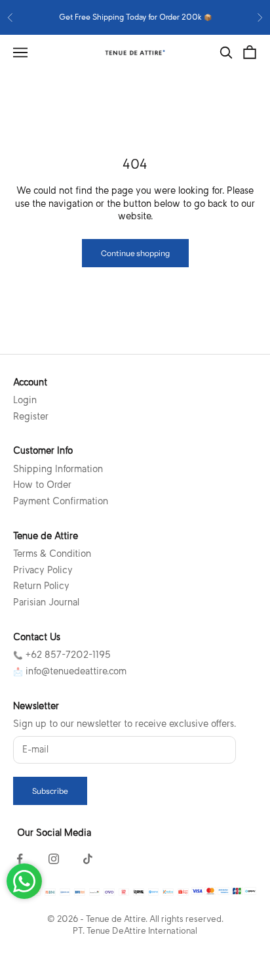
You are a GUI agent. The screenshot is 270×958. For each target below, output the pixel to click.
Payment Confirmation (60, 501)
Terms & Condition (52, 553)
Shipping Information (58, 469)
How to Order (42, 484)
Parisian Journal (46, 602)
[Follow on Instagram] (53, 858)
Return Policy (41, 585)
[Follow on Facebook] (19, 858)
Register (30, 416)
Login (25, 400)
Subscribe (50, 791)
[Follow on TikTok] (87, 858)
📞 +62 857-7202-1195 (62, 654)
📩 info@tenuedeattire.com (69, 671)
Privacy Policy (43, 570)
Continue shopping (135, 253)
